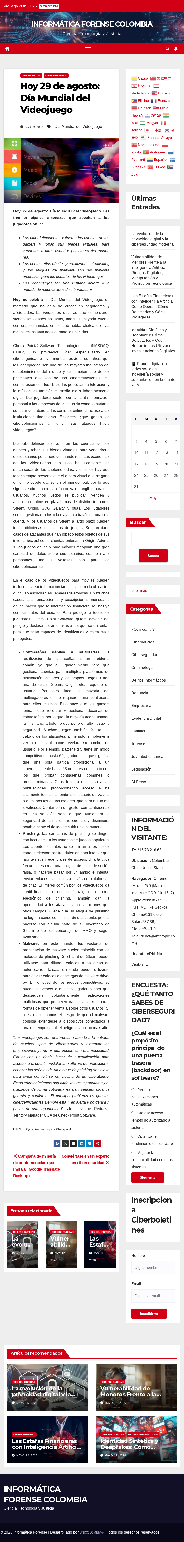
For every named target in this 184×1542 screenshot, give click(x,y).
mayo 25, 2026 (27, 1402)
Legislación (141, 769)
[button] (167, 49)
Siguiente (147, 1177)
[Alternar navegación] (88, 49)
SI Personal (141, 782)
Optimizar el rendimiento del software (152, 1140)
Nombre (138, 1256)
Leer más (139, 591)
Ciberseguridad (56, 75)
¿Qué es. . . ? (143, 629)
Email (136, 1284)
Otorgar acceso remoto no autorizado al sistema (151, 1120)
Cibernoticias (31, 75)
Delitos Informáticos (148, 680)
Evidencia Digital (146, 718)
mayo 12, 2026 (115, 1402)
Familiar (138, 731)
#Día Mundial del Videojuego (77, 126)
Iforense (138, 744)
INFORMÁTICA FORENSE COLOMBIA (91, 24)
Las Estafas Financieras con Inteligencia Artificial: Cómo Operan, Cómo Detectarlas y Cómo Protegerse (153, 306)
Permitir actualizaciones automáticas (144, 1097)
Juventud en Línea (147, 756)
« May (151, 498)
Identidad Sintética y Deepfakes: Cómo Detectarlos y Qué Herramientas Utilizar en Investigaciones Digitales (153, 340)
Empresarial (141, 706)
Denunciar (140, 693)
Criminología (142, 667)
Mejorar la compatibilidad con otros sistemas (152, 1160)
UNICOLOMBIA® (92, 1532)
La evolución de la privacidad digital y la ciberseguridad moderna (152, 239)
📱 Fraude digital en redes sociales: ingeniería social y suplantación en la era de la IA (153, 374)
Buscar (138, 522)
